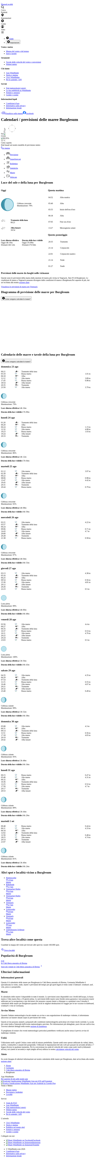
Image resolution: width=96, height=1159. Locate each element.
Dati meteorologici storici (16, 88)
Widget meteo (11, 64)
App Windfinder (12, 73)
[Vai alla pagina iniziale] (1, 2)
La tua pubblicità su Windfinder (18, 90)
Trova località (9, 950)
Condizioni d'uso (12, 103)
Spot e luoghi (11, 53)
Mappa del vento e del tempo (17, 51)
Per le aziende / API (14, 80)
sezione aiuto (6, 1061)
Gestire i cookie (12, 95)
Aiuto (11, 39)
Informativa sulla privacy (16, 106)
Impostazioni (14, 43)
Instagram (36, 1142)
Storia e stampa (12, 75)
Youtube (36, 1145)
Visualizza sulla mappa (14, 113)
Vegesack (19, 287)
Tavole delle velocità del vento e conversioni (23, 62)
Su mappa (6, 148)
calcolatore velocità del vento (67, 1049)
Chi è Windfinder (13, 77)
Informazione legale (14, 108)
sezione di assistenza (38, 1026)
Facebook (30, 113)
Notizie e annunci (13, 93)
